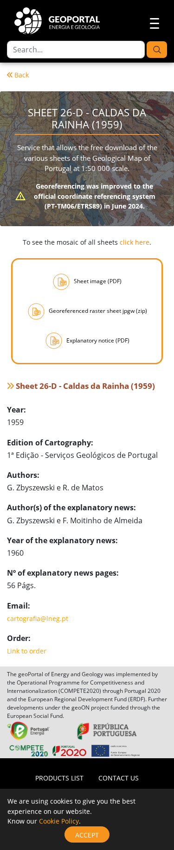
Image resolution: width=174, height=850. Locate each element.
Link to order (26, 651)
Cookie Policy (59, 821)
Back (21, 74)
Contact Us (118, 778)
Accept (87, 835)
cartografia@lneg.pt (37, 618)
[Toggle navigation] (152, 22)
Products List (59, 778)
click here (134, 242)
